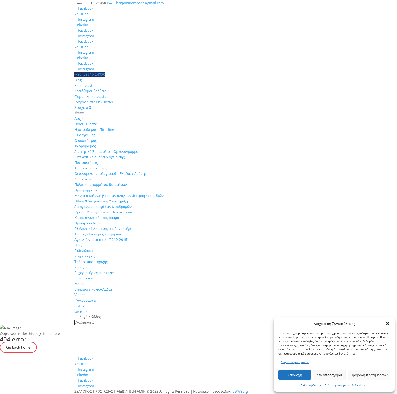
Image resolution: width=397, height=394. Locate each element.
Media (79, 283)
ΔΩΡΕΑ (79, 305)
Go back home (18, 347)
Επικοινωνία (84, 85)
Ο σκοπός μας (85, 140)
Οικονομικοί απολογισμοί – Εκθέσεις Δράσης (110, 173)
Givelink (80, 311)
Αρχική (80, 118)
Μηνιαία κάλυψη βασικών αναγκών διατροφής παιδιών (119, 195)
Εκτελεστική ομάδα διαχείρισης (99, 157)
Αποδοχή (294, 375)
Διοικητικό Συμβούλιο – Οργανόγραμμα (106, 151)
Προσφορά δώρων (89, 223)
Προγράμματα (85, 190)
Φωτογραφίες (85, 300)
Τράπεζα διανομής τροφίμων (97, 234)
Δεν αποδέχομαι (329, 375)
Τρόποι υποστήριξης (91, 261)
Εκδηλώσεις (83, 250)
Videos (79, 294)
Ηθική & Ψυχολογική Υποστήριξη (101, 201)
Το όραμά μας (85, 146)
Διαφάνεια (82, 179)
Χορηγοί (81, 267)
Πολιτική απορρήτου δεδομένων (345, 385)
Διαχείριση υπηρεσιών (295, 362)
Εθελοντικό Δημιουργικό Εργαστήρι (102, 228)
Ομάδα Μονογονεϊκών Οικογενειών (103, 212)
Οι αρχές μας (84, 135)
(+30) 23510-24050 (89, 74)
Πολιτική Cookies (311, 385)
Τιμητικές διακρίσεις (90, 168)
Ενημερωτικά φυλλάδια (93, 289)
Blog (78, 80)
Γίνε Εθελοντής (86, 278)
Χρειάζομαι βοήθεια (90, 91)
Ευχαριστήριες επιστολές (94, 272)
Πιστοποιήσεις (86, 162)
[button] (388, 323)
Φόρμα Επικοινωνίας (91, 96)
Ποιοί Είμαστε (85, 124)
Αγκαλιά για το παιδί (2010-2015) (101, 239)
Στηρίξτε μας (84, 256)
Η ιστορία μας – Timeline (94, 129)
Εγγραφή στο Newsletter (93, 102)
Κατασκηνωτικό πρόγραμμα (96, 217)
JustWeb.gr (240, 391)
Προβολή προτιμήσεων (369, 375)
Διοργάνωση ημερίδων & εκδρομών (103, 206)
